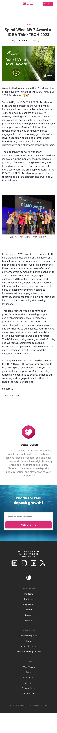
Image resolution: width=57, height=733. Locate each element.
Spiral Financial (25, 705)
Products (28, 599)
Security (28, 610)
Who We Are (28, 667)
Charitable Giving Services (28, 652)
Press (28, 672)
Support (28, 615)
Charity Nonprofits (28, 636)
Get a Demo (47, 4)
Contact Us (28, 678)
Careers (28, 683)
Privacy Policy (28, 688)
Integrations (28, 604)
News (28, 24)
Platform (28, 594)
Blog (28, 641)
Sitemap (28, 620)
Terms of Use (28, 693)
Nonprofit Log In (28, 646)
